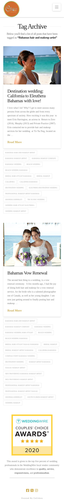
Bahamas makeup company (44, 158)
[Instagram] (36, 490)
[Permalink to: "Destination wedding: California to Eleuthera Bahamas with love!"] (32, 65)
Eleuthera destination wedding (43, 188)
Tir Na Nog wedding (36, 199)
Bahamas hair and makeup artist (20, 153)
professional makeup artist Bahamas (22, 193)
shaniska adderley (13, 199)
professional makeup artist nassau (21, 391)
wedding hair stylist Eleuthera (19, 205)
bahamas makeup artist (16, 158)
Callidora (10, 182)
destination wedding (14, 188)
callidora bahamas (29, 182)
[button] (57, 7)
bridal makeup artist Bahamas (19, 350)
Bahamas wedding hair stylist (19, 332)
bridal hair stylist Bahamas (18, 176)
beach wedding (33, 164)
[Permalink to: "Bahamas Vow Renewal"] (32, 244)
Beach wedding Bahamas (16, 170)
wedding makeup (12, 403)
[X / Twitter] (32, 490)
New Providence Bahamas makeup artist (23, 374)
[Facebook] (27, 490)
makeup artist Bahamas (39, 362)
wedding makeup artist (15, 211)
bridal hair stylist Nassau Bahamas (22, 344)
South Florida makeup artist (40, 397)
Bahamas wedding (13, 164)
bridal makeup (43, 176)
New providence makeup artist (19, 379)
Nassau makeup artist (15, 368)
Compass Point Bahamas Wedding (20, 356)
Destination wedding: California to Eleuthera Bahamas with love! (26, 95)
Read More (14, 142)
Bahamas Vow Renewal (27, 272)
